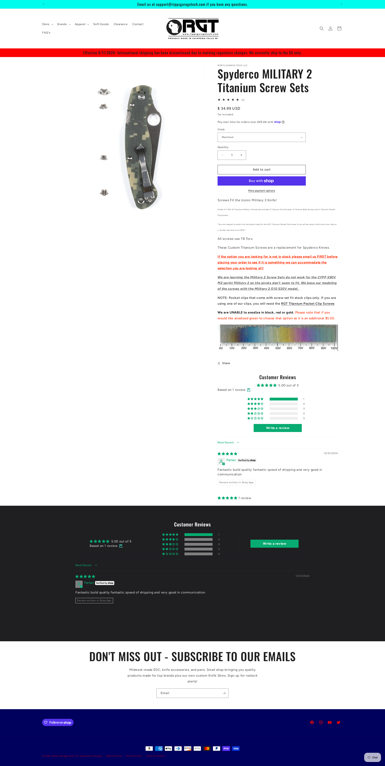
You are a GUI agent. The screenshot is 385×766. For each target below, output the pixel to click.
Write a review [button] (277, 428)
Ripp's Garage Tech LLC (65, 756)
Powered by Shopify (91, 756)
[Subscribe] (224, 693)
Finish (221, 129)
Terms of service (155, 756)
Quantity (223, 147)
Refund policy (114, 756)
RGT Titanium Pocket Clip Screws (307, 303)
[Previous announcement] (43, 4)
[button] (47, 24)
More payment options (261, 190)
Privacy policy (134, 756)
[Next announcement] (341, 4)
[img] (227, 454)
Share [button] (226, 363)
